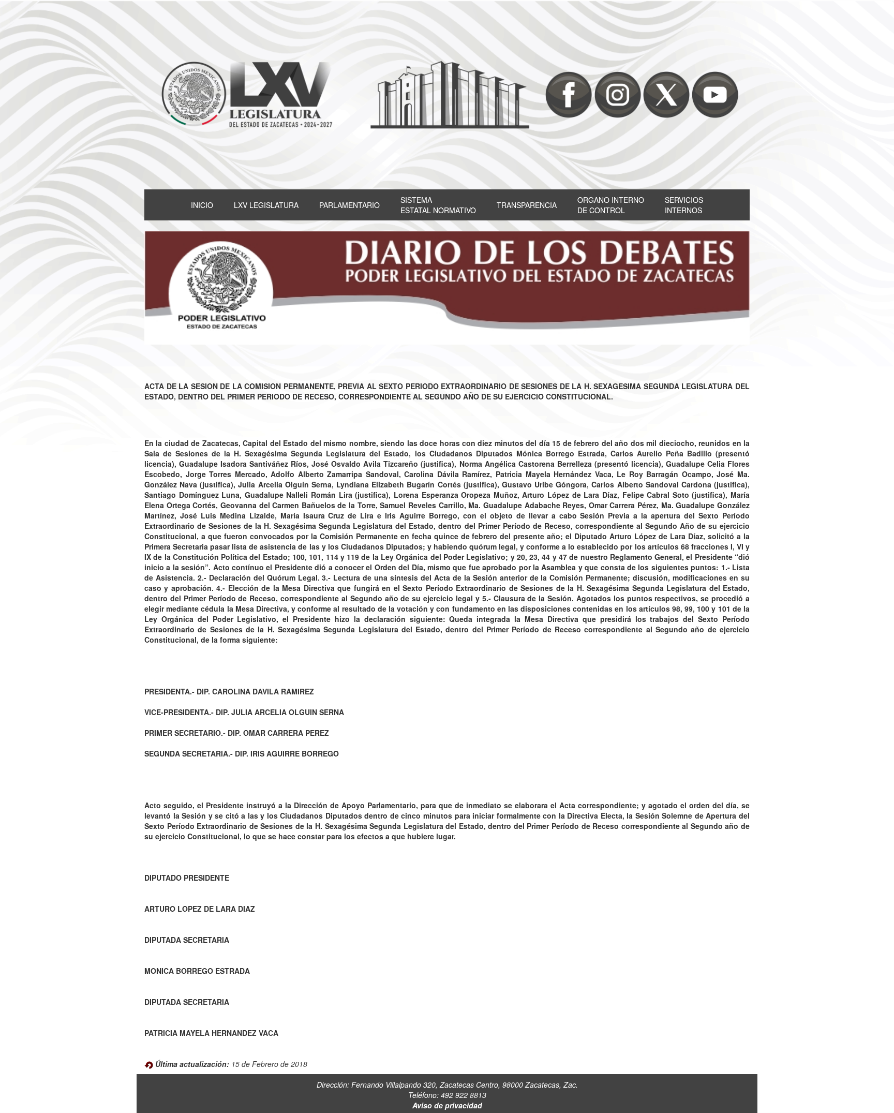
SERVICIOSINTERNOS (684, 205)
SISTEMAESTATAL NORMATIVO (438, 205)
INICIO (202, 205)
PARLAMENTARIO (349, 205)
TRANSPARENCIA (527, 205)
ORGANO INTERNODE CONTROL (610, 205)
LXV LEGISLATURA (266, 205)
